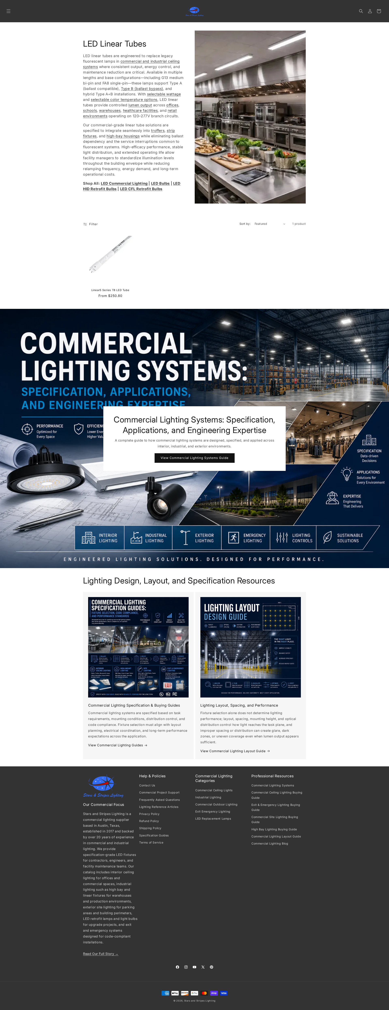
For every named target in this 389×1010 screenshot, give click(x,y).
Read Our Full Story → (101, 954)
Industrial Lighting (208, 797)
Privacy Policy (149, 814)
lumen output (140, 105)
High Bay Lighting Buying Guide (274, 829)
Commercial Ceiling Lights (214, 790)
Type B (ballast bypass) (142, 88)
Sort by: (245, 223)
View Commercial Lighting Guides (115, 745)
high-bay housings (123, 136)
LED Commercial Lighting (124, 183)
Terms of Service (151, 842)
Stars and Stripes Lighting (200, 1000)
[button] (8, 11)
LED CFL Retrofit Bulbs (141, 189)
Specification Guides (154, 835)
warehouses (110, 110)
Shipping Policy (150, 828)
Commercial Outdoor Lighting (216, 804)
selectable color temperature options (124, 99)
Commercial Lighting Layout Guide (276, 836)
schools (90, 110)
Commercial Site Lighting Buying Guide (274, 819)
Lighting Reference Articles (158, 806)
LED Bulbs (160, 183)
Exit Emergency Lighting (212, 811)
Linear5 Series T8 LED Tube (110, 290)
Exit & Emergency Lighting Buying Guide (275, 807)
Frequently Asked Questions (159, 799)
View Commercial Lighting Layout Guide (232, 751)
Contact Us (147, 785)
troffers (158, 130)
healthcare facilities (140, 110)
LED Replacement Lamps (213, 818)
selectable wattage (164, 94)
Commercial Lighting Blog (269, 843)
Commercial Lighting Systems (272, 785)
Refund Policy (149, 821)
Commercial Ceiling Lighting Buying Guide (276, 795)
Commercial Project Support (159, 792)
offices (172, 105)
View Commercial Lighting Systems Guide (195, 458)
